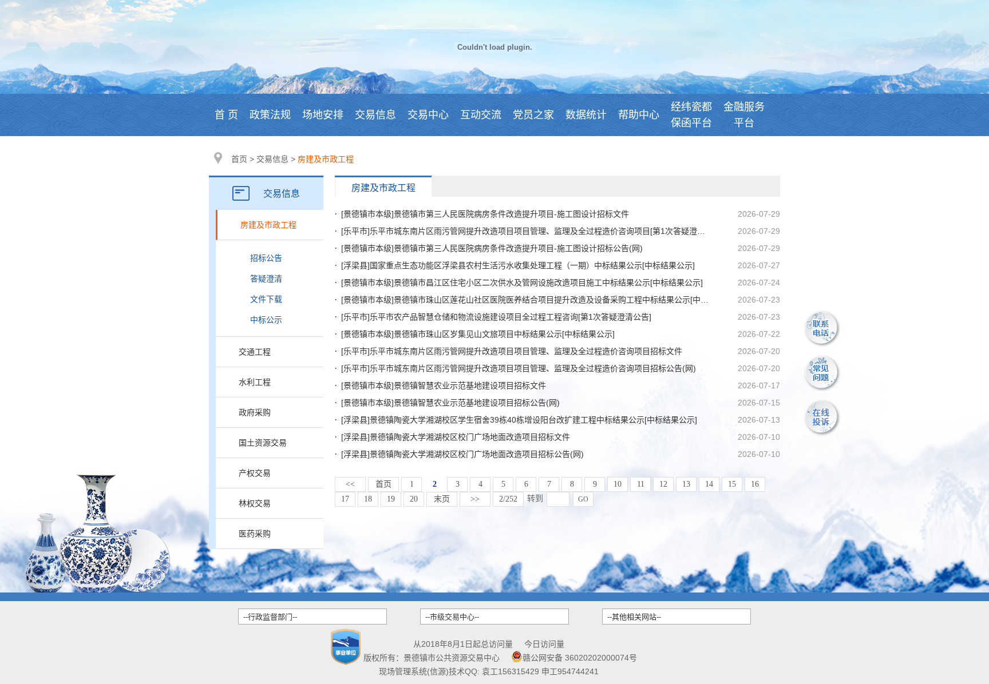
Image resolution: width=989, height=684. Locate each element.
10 (618, 484)
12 (663, 484)
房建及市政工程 (268, 224)
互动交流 (480, 115)
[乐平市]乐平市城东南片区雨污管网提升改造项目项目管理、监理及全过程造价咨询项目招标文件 (511, 351)
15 (732, 484)
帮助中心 (638, 115)
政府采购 (255, 412)
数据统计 (586, 115)
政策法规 (270, 115)
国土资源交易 (263, 442)
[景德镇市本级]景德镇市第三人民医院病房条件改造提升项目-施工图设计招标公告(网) (492, 248)
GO (583, 499)
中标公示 (266, 319)
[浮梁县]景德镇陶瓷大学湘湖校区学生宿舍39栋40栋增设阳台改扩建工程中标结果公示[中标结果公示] (519, 419)
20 (414, 499)
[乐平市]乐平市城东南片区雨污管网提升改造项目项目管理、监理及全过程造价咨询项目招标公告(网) (518, 368)
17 (345, 499)
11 (640, 484)
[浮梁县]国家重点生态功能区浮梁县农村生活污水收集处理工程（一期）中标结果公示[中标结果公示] (518, 265)
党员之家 (533, 115)
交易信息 (375, 115)
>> (475, 499)
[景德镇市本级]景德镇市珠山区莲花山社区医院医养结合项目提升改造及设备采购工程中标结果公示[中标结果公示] (542, 299)
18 (368, 499)
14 (709, 484)
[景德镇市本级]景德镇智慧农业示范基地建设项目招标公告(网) (450, 402)
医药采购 (255, 533)
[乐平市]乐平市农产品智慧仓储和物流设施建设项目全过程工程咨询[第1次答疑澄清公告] (496, 316)
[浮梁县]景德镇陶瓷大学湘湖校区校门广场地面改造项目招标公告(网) (462, 454)
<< (350, 484)
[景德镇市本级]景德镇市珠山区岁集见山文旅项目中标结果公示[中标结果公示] (478, 334)
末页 (442, 499)
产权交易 (255, 473)
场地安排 (322, 115)
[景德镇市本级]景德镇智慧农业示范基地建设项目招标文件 (443, 385)
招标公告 (266, 258)
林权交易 (255, 503)
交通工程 (255, 351)
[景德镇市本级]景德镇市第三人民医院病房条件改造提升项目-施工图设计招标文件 (485, 213)
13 (686, 484)
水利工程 (255, 382)
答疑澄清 (266, 278)
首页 (239, 159)
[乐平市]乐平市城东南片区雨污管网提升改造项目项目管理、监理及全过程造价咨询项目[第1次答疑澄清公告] (532, 231)
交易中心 (428, 115)
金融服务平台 (744, 115)
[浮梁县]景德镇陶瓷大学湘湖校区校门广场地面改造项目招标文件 (455, 437)
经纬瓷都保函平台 (691, 115)
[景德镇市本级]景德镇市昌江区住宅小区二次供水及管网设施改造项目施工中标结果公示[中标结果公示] (522, 282)
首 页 (226, 115)
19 (391, 499)
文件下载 (266, 299)
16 (755, 484)
